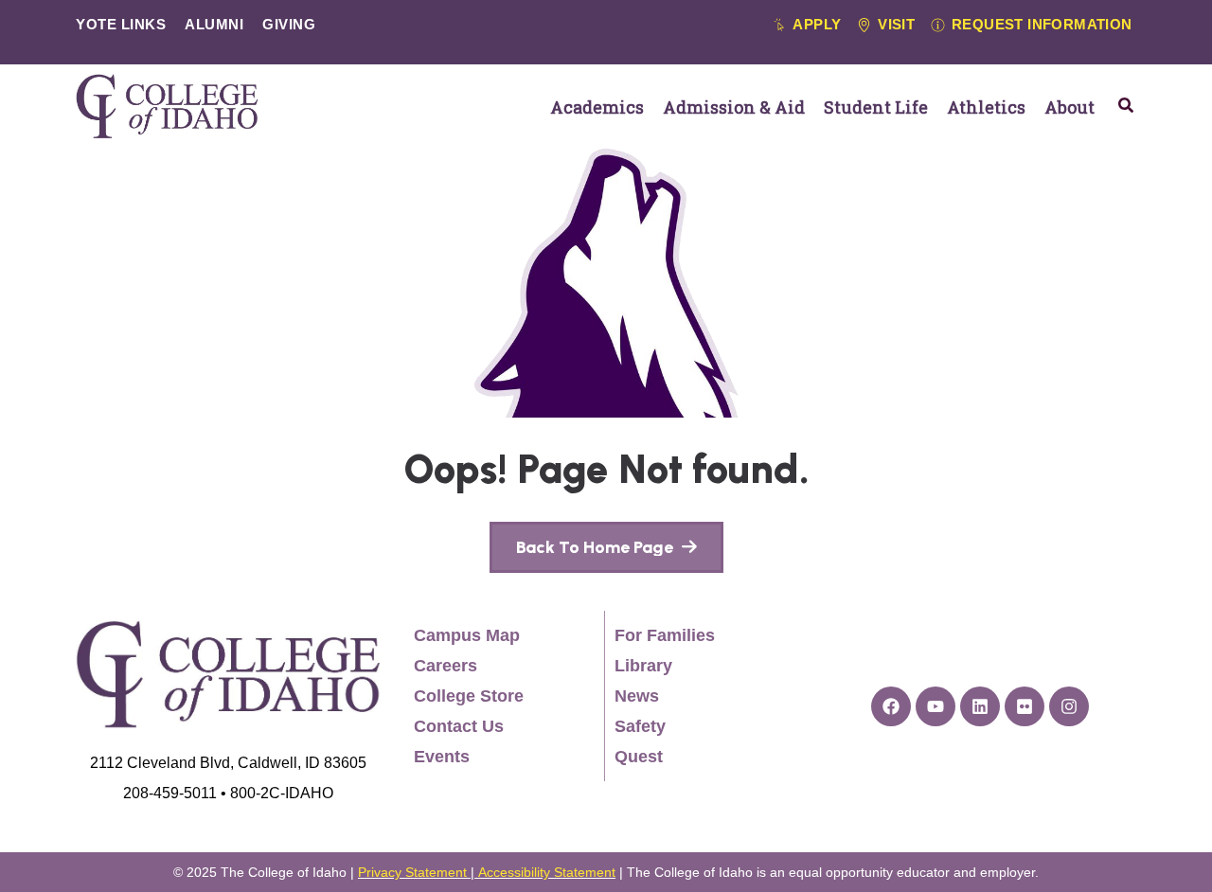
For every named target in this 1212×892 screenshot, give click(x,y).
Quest (639, 756)
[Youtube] (935, 706)
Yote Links (121, 24)
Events (442, 756)
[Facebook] (891, 706)
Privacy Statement (412, 872)
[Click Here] (1125, 105)
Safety (640, 726)
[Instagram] (1069, 706)
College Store (469, 696)
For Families (665, 635)
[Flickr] (1024, 706)
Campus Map (467, 635)
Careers (445, 665)
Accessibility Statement (546, 872)
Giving (288, 24)
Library (643, 665)
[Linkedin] (980, 706)
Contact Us (459, 726)
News (637, 696)
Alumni (214, 24)
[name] (606, 547)
